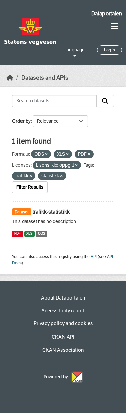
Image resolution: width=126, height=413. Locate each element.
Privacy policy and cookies (63, 323)
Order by (21, 121)
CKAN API (63, 337)
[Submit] (105, 101)
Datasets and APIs (44, 77)
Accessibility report (63, 311)
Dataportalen (106, 13)
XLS (29, 233)
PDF (17, 233)
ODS (41, 233)
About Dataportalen (63, 298)
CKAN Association (63, 350)
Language (74, 50)
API (94, 256)
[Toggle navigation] (114, 26)
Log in (109, 50)
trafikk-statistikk (51, 212)
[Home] (10, 77)
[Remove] (46, 154)
